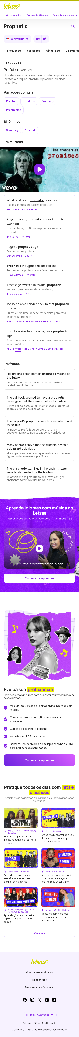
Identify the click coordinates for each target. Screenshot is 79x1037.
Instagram (32, 1000)
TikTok (54, 1000)
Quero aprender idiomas (39, 972)
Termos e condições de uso (39, 987)
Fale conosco (39, 979)
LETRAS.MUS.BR (12, 6)
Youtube (47, 1000)
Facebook (25, 1000)
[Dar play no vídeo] (39, 169)
